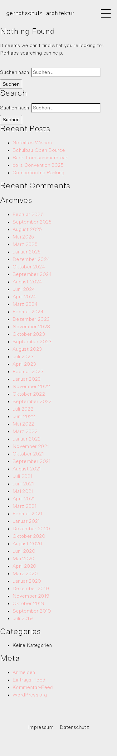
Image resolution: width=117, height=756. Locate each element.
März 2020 (25, 573)
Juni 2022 (23, 416)
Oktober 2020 (28, 536)
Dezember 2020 (31, 528)
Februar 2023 (27, 371)
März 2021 (24, 506)
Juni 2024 (23, 289)
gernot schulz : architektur (40, 13)
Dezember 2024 (31, 259)
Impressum (40, 727)
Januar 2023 (26, 379)
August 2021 (26, 468)
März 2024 (25, 304)
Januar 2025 (26, 251)
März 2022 (24, 431)
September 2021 (31, 461)
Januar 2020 (26, 581)
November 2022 (31, 386)
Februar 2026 (28, 214)
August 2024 (27, 281)
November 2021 (30, 446)
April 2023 (24, 364)
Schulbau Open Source (38, 150)
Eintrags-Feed (28, 679)
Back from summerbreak (40, 157)
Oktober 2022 (28, 394)
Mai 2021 (22, 491)
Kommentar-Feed (32, 687)
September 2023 (31, 341)
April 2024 (24, 296)
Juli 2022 (22, 409)
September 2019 (31, 611)
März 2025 (24, 244)
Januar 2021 (26, 521)
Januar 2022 (26, 438)
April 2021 (23, 498)
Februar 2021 (27, 513)
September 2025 (31, 221)
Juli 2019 (22, 618)
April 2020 (24, 566)
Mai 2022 (23, 423)
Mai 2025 (23, 236)
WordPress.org (29, 694)
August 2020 (27, 543)
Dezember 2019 (30, 588)
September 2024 (32, 274)
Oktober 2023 (28, 334)
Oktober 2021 (28, 453)
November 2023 (31, 326)
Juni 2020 (23, 551)
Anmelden (23, 672)
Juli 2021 (22, 476)
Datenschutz (74, 727)
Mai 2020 (23, 558)
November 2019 (30, 596)
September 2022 (31, 401)
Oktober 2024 (28, 266)
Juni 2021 (23, 483)
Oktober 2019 (28, 603)
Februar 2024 (28, 311)
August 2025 (27, 229)
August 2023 (27, 349)
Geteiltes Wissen (32, 142)
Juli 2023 (22, 356)
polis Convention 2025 (38, 165)
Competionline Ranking (38, 172)
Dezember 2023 (31, 319)
